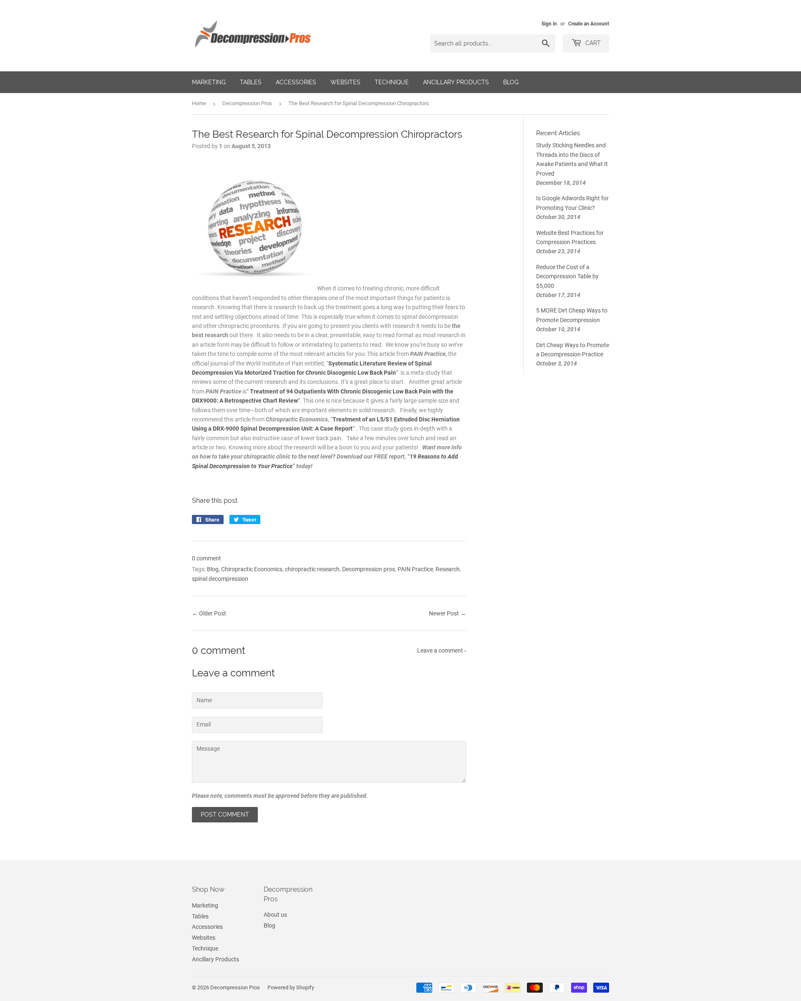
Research (448, 569)
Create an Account (588, 24)
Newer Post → (447, 613)
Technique (392, 82)
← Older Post (209, 613)
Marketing (209, 82)
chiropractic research (312, 569)
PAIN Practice (415, 569)
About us (275, 914)
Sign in (549, 24)
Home (199, 103)
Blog (511, 82)
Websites (345, 82)
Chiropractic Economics (251, 569)
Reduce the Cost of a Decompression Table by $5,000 (567, 276)
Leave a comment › (441, 650)
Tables (251, 82)
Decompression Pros (247, 103)
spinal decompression (220, 578)
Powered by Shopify (290, 987)
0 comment (206, 558)
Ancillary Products (456, 82)
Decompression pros (368, 569)
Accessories (296, 82)
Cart (592, 43)
